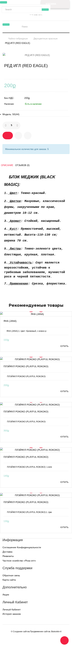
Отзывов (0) (22, 165)
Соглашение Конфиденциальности (22, 547)
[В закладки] (18, 135)
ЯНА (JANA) (10, 321)
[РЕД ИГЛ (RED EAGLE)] (36, 55)
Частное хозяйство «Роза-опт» (19, 560)
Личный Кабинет (12, 609)
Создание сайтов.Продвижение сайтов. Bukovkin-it (37, 631)
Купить (64, 346)
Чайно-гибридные (18, 38)
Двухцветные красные (45, 38)
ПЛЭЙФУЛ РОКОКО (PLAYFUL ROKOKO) (26, 366)
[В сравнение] (27, 135)
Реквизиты (8, 556)
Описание (7, 165)
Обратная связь (11, 575)
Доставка (7, 551)
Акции (6, 594)
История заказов (12, 614)
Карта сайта (9, 579)
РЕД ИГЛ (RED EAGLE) (17, 43)
